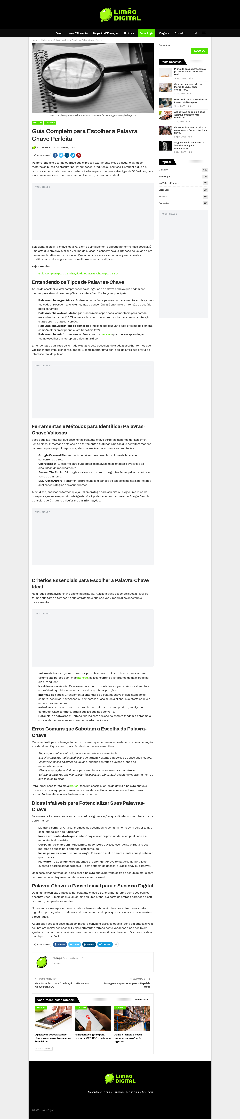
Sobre (105, 1092)
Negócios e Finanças (105, 33)
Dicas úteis (164, 190)
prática (73, 786)
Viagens (164, 33)
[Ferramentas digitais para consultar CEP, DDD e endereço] (93, 1018)
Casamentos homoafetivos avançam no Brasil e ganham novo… (190, 130)
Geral (59, 33)
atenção (82, 677)
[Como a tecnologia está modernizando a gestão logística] (132, 1018)
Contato (179, 33)
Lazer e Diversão (78, 33)
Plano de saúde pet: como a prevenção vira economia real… (190, 72)
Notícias (129, 33)
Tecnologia (146, 33)
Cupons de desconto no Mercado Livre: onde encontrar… (188, 87)
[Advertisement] (93, 214)
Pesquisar (165, 45)
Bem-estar (164, 203)
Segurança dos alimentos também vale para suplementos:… (189, 145)
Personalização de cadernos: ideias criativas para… (191, 101)
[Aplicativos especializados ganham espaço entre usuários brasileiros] (53, 1018)
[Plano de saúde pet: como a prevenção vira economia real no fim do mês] (165, 72)
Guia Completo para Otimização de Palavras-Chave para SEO (78, 273)
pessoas (106, 334)
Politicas (132, 1092)
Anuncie (147, 1092)
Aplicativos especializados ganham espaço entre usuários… (189, 115)
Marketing (37, 123)
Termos (118, 1092)
